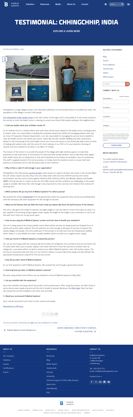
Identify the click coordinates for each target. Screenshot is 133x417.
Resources (44, 4)
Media (58, 4)
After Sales (75, 288)
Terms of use (37, 410)
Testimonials (23, 323)
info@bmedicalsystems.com (106, 371)
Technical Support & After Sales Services (62, 380)
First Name (107, 108)
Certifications (8, 368)
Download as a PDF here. (13, 306)
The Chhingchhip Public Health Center (18, 118)
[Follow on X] (96, 382)
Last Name (107, 117)
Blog (105, 57)
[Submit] (122, 4)
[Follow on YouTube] (109, 382)
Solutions (30, 4)
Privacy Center (24, 410)
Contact (84, 4)
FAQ (48, 392)
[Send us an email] (100, 382)
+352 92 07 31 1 (99, 369)
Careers (6, 364)
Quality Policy (98, 410)
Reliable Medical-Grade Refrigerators (21, 330)
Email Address (108, 99)
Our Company (8, 356)
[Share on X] (48, 314)
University (50, 376)
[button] (106, 4)
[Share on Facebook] (44, 314)
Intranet (49, 372)
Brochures (50, 356)
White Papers (108, 77)
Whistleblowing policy (81, 410)
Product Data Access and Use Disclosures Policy (63, 413)
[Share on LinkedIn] (56, 314)
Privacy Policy (63, 410)
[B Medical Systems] (11, 4)
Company (106, 126)
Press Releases (109, 65)
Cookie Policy (50, 410)
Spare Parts (51, 384)
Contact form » (96, 376)
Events (105, 61)
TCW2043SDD (27, 197)
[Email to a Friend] (52, 314)
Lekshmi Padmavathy (118, 162)
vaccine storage (35, 173)
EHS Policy (110, 410)
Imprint (87, 413)
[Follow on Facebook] (92, 382)
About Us (71, 4)
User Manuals (51, 388)
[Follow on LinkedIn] (104, 382)
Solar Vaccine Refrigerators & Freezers (46, 323)
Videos (105, 73)
